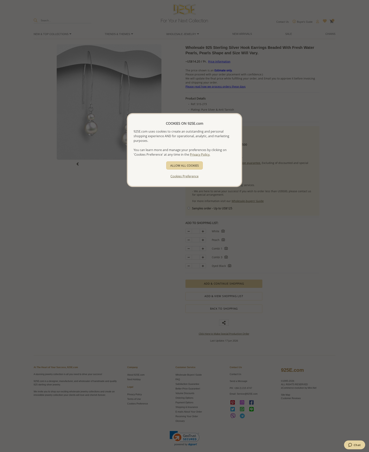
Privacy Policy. (200, 154)
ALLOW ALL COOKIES (184, 165)
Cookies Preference (184, 176)
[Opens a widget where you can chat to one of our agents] (354, 445)
